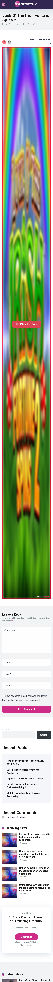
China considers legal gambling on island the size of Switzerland (34, 854)
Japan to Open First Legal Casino (25, 778)
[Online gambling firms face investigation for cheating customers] (9, 880)
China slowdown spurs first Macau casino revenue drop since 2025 (34, 888)
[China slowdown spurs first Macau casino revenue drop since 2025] (9, 897)
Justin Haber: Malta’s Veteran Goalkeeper (23, 771)
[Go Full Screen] (9, 42)
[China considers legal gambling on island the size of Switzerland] (9, 863)
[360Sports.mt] (27, 4)
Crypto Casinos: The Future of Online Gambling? (23, 786)
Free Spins (26, 913)
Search (5, 729)
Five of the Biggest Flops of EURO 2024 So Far (25, 762)
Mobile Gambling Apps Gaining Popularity (23, 795)
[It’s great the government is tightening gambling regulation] (9, 846)
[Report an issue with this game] (4, 42)
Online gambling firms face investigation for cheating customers (34, 871)
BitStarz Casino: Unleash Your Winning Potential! (26, 919)
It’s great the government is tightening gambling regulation (34, 837)
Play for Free (28, 324)
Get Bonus (26, 936)
